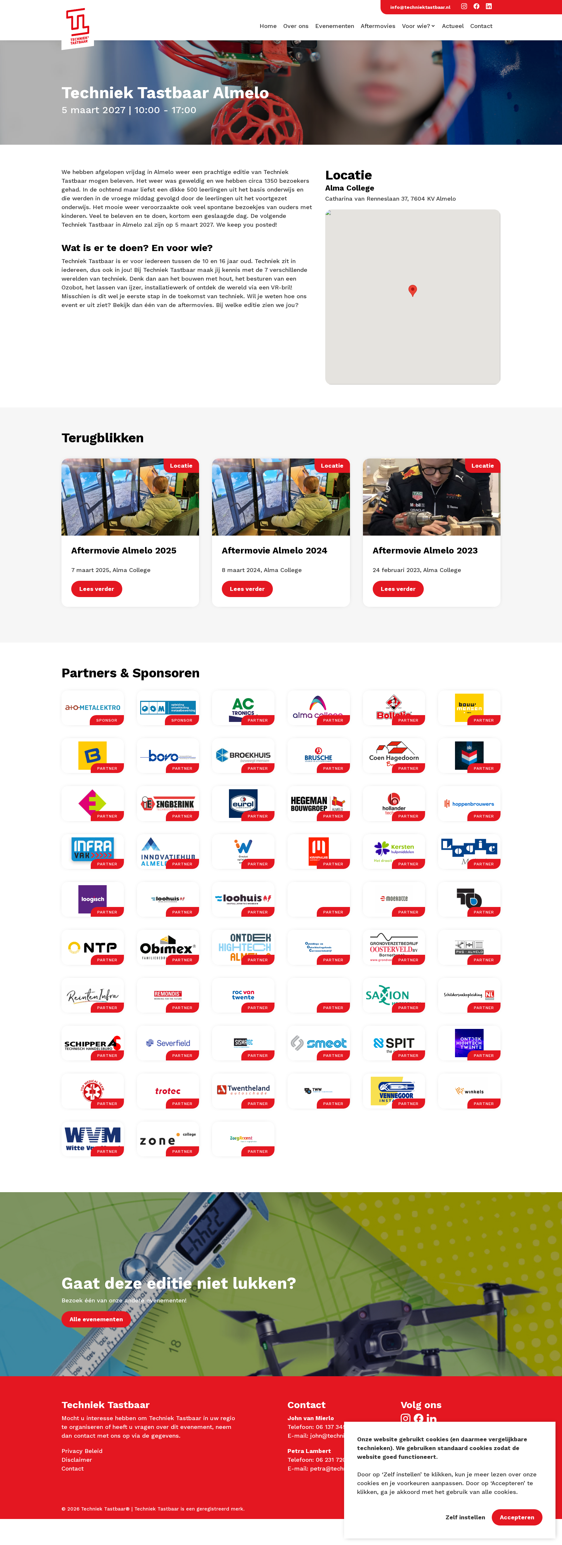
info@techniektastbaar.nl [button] (420, 7)
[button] (464, 6)
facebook (418, 1418)
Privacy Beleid (81, 1450)
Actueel (453, 26)
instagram (405, 1418)
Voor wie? (416, 26)
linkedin (431, 1418)
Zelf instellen (465, 1517)
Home (268, 26)
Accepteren (517, 1517)
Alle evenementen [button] (96, 1319)
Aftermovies (378, 26)
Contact (481, 26)
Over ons (296, 26)
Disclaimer (76, 1459)
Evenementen (334, 26)
